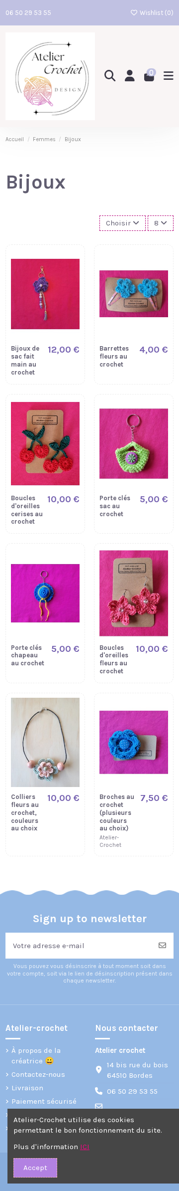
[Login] (130, 76)
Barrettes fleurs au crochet (114, 356)
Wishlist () (155, 12)
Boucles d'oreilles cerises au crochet (27, 509)
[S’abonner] (162, 946)
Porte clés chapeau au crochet (27, 655)
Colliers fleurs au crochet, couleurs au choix (25, 812)
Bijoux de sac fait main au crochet (25, 360)
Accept (35, 1167)
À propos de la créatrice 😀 (36, 1055)
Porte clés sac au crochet (114, 506)
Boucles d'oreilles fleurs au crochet (113, 659)
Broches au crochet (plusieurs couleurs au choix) (116, 812)
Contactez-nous (38, 1074)
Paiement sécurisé (44, 1101)
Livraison (27, 1087)
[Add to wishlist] (71, 265)
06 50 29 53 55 (28, 12)
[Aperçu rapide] (71, 283)
